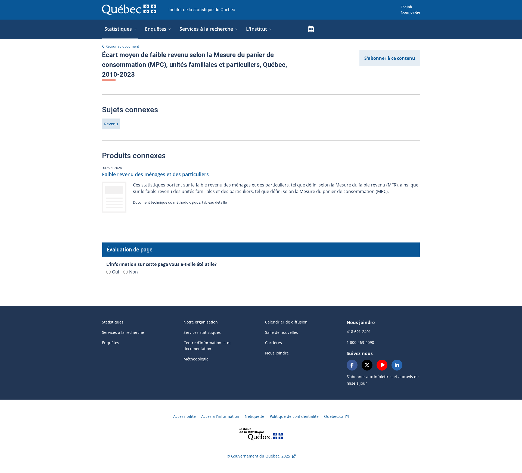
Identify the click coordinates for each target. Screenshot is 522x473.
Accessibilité (184, 416)
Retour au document (122, 46)
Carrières (273, 342)
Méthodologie (196, 359)
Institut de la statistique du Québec (202, 9)
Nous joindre (410, 12)
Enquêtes (110, 342)
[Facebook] (352, 365)
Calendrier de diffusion (286, 322)
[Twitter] (367, 365)
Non (133, 272)
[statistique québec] (261, 433)
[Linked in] (396, 365)
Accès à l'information (220, 416)
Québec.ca (333, 416)
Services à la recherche (123, 332)
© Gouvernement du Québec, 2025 (258, 456)
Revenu (111, 123)
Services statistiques (202, 332)
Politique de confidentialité (294, 416)
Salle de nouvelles (281, 332)
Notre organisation (201, 322)
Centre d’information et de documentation (208, 345)
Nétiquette (254, 416)
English (406, 7)
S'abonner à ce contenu (389, 58)
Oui (115, 272)
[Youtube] (382, 365)
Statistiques (112, 322)
